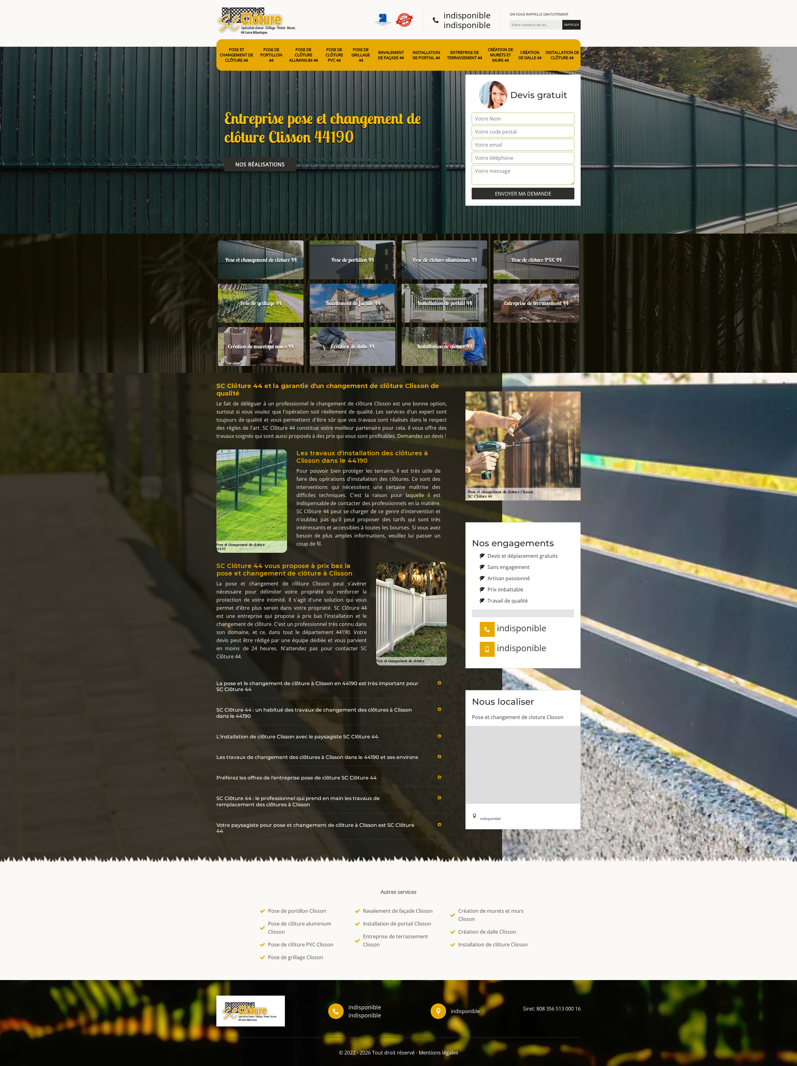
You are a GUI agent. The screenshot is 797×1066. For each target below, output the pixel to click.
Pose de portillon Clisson (297, 910)
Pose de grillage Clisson (295, 957)
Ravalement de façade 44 (391, 55)
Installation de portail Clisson (397, 923)
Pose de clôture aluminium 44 (303, 55)
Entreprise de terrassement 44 (464, 55)
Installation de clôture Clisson (493, 944)
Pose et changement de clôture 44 (236, 55)
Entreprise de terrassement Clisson (395, 940)
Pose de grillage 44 (360, 55)
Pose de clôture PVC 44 (334, 55)
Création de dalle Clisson (487, 931)
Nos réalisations (260, 164)
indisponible (467, 15)
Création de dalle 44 (529, 55)
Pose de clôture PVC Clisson (300, 944)
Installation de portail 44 (426, 55)
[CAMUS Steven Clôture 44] (258, 19)
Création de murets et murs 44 (500, 55)
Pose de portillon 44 (271, 55)
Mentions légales (438, 1052)
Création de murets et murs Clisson (491, 914)
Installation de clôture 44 (562, 55)
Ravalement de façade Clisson (398, 910)
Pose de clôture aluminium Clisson (299, 927)
